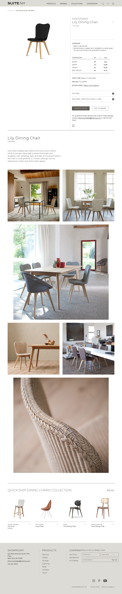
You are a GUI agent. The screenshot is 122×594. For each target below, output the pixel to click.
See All (110, 490)
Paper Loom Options (91, 85)
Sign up (114, 560)
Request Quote (80, 108)
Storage (45, 561)
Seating (45, 554)
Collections (77, 4)
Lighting (45, 564)
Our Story (73, 554)
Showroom (92, 4)
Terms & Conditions (108, 587)
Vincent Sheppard (80, 18)
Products (51, 4)
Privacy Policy (95, 587)
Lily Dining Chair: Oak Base (25, 10)
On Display (73, 561)
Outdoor (45, 570)
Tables (44, 557)
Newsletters (74, 557)
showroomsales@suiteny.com (89, 118)
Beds (44, 567)
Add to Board (100, 108)
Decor (44, 573)
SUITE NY (83, 587)
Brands (63, 4)
